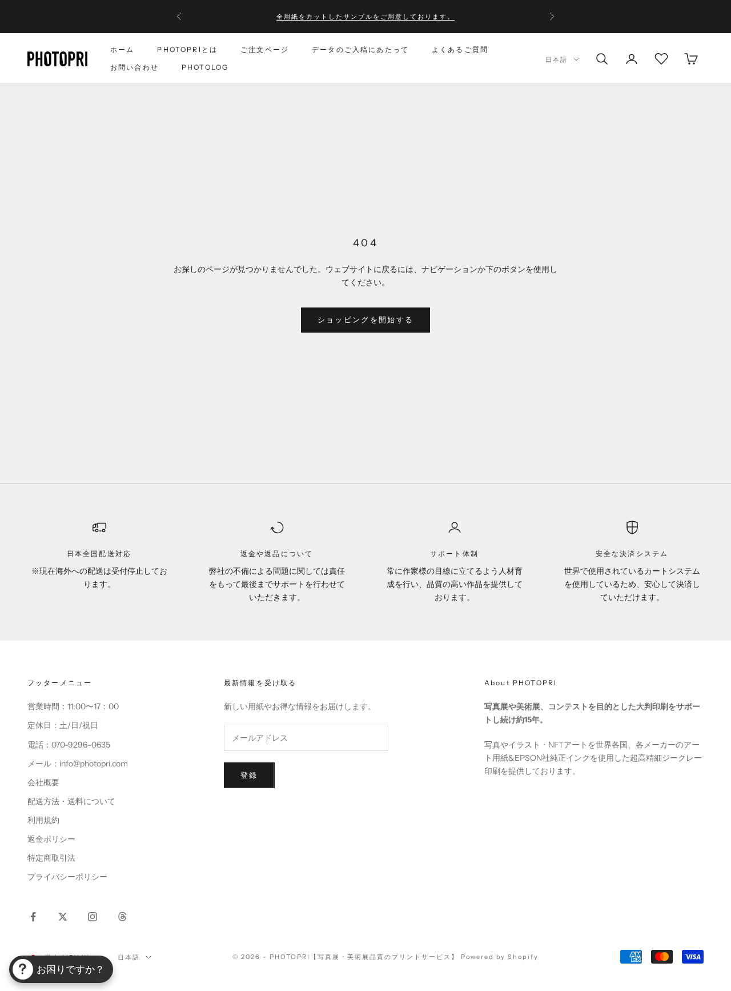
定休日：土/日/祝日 (62, 725)
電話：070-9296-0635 (68, 745)
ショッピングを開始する (366, 319)
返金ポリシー (51, 839)
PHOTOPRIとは (187, 49)
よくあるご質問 (460, 49)
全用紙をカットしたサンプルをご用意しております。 (365, 17)
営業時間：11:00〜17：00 (73, 706)
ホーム (122, 49)
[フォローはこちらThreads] (122, 916)
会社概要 (43, 782)
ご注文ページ (264, 49)
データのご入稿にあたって (360, 49)
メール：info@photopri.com (77, 763)
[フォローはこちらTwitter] (63, 916)
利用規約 (43, 820)
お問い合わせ (134, 67)
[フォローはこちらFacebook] (33, 916)
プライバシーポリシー (67, 877)
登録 (249, 775)
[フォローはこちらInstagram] (92, 916)
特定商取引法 (51, 858)
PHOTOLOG (205, 67)
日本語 (556, 59)
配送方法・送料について (71, 801)
